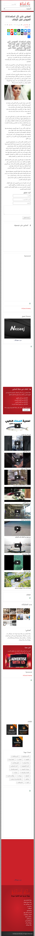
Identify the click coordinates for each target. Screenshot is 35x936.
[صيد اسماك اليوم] (17, 443)
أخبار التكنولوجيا (25, 766)
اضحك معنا (11, 759)
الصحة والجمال (14, 769)
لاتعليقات (26, 27)
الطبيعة (27, 759)
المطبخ (27, 776)
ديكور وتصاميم (16, 762)
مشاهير (27, 779)
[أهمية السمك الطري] (17, 426)
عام (10, 24)
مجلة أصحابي (26, 24)
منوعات (20, 776)
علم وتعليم (20, 782)
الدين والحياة (15, 756)
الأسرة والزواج (25, 756)
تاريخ (28, 782)
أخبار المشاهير (14, 766)
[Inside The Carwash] (17, 511)
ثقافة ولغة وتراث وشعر (16, 779)
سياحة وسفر (26, 762)
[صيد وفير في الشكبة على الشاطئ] (17, 528)
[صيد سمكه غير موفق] (17, 460)
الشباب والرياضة (25, 772)
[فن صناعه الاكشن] (17, 494)
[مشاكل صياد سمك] (17, 545)
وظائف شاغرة (11, 776)
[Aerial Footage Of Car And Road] (17, 579)
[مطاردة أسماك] (17, 562)
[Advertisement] (17, 280)
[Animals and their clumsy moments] (17, 477)
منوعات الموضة (25, 769)
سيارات (15, 772)
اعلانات (20, 759)
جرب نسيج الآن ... (17, 880)
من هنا (25, 410)
